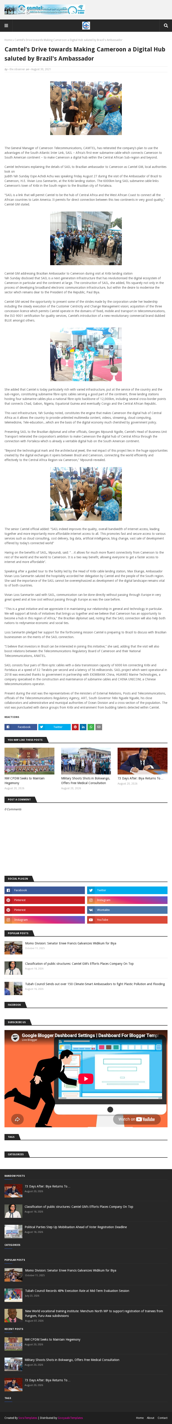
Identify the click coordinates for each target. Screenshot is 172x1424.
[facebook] (44, 890)
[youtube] (127, 920)
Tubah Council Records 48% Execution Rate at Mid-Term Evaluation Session (77, 1291)
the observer (17, 69)
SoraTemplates (27, 1418)
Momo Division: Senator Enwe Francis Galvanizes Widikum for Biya (70, 943)
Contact (163, 1418)
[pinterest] (44, 900)
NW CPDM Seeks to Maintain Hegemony (24, 781)
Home (8, 40)
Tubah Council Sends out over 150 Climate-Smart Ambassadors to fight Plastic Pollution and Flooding (95, 984)
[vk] (127, 910)
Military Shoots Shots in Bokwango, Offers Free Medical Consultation (85, 781)
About (150, 1418)
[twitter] (127, 890)
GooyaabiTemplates (70, 1418)
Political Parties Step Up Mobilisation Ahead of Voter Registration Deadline (76, 1227)
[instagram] (127, 900)
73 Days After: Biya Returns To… (140, 778)
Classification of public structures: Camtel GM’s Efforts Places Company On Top (79, 963)
